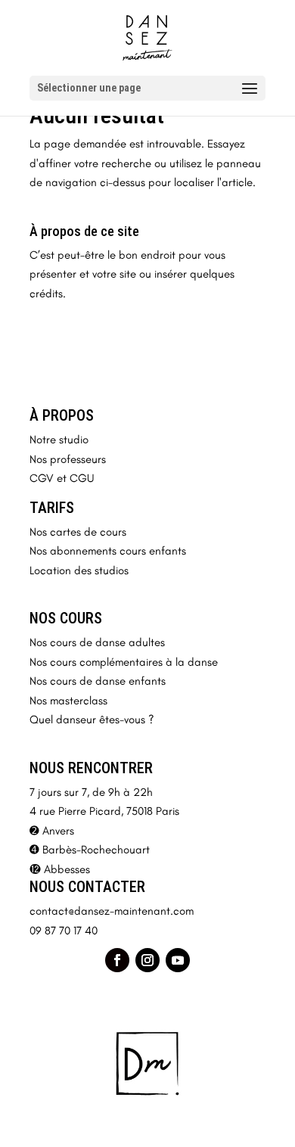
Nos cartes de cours (78, 532)
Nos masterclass (68, 700)
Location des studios (79, 570)
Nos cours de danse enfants (98, 681)
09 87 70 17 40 (64, 930)
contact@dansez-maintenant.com (112, 911)
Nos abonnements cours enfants (108, 551)
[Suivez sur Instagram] (147, 960)
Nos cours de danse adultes (97, 642)
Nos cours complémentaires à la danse (124, 662)
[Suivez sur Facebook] (117, 960)
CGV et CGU (62, 478)
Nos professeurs (68, 459)
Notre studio (59, 439)
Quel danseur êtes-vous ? (92, 719)
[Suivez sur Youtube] (178, 960)
